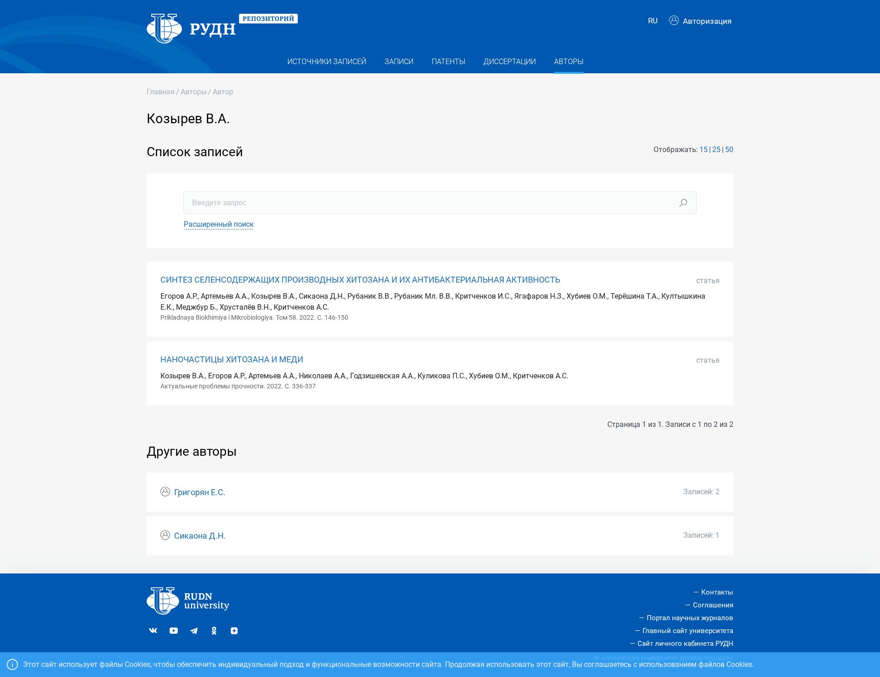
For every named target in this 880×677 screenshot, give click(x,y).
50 (729, 149)
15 (703, 149)
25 (716, 149)
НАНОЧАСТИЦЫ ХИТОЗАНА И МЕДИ (231, 359)
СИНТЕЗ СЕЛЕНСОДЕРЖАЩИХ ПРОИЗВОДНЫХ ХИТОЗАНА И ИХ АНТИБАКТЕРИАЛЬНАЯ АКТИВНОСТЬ (360, 279)
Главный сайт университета (688, 631)
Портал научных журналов (690, 618)
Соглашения (713, 605)
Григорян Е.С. (200, 492)
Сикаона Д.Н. (200, 536)
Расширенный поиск (219, 224)
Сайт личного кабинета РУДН (685, 643)
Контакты (717, 592)
